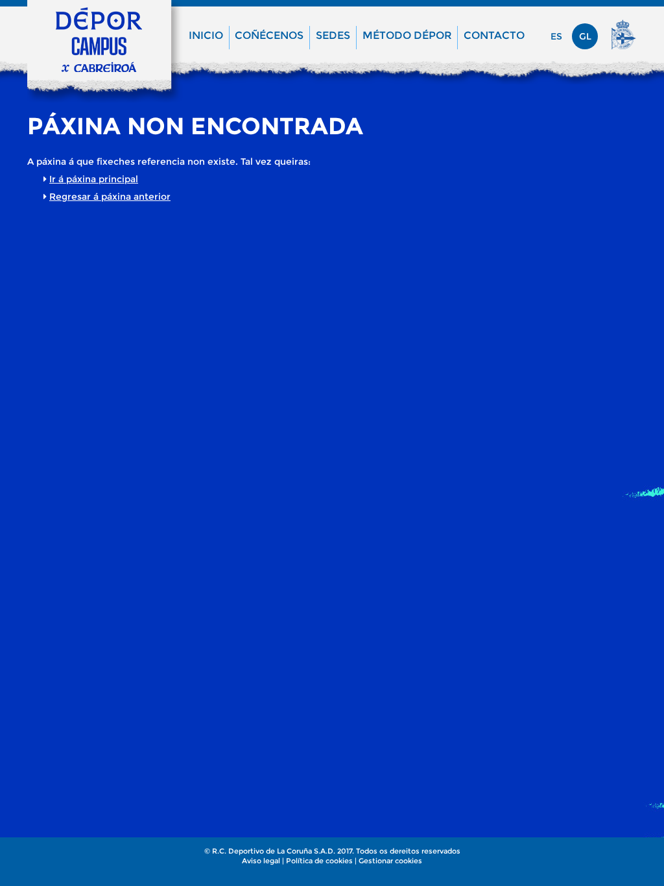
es (556, 36)
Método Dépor (407, 35)
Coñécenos (269, 35)
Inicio (206, 35)
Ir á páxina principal (93, 179)
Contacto (494, 35)
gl (585, 36)
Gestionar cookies (390, 860)
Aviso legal (261, 860)
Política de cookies (319, 860)
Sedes (333, 35)
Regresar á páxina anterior (110, 196)
